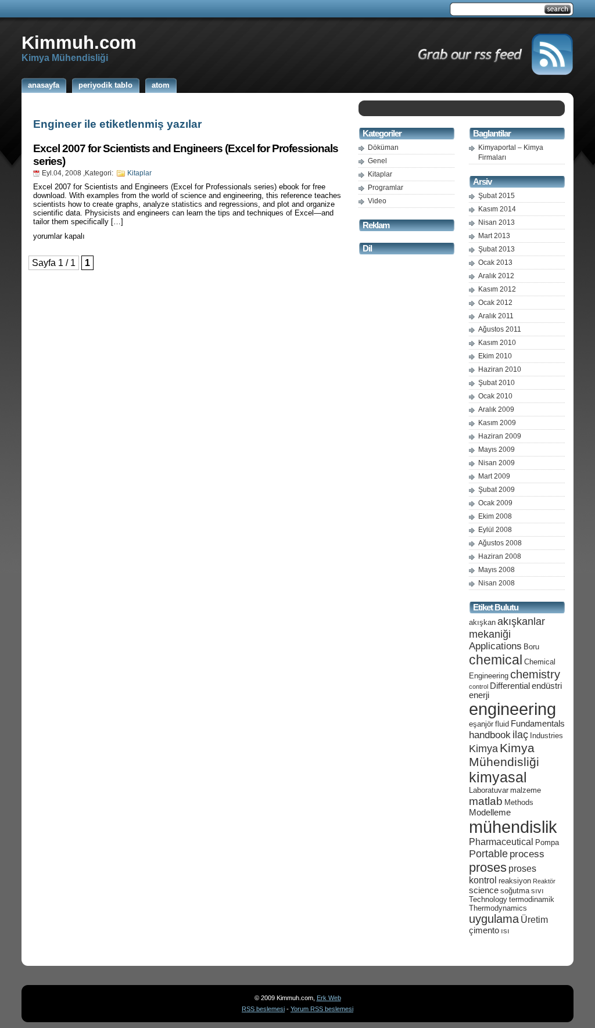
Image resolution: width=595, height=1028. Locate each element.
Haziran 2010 (499, 369)
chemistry (535, 674)
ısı (505, 930)
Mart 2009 (494, 476)
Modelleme (490, 812)
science (484, 890)
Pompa (547, 842)
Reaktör (544, 881)
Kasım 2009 (497, 423)
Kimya (483, 748)
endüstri (547, 686)
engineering (512, 709)
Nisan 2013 (496, 222)
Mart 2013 (494, 236)
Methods (518, 802)
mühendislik (513, 826)
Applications (495, 646)
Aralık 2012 (496, 276)
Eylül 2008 (495, 530)
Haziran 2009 (499, 436)
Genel (377, 161)
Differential (510, 686)
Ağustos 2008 (500, 543)
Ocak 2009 (495, 503)
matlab (486, 801)
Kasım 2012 (497, 289)
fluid (502, 724)
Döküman (383, 147)
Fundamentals (538, 723)
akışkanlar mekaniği (507, 627)
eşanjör (481, 724)
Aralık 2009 (496, 409)
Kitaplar (139, 173)
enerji (479, 695)
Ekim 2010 (495, 356)
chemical (495, 659)
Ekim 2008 (495, 516)
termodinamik (531, 899)
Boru (531, 646)
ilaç (520, 734)
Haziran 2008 (499, 556)
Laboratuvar (488, 790)
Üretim (534, 920)
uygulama (494, 918)
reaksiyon (515, 880)
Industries (546, 735)
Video (377, 201)
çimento (484, 930)
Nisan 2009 (496, 463)
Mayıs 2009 (496, 449)
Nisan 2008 (496, 583)
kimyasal (498, 777)
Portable (488, 853)
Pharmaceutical (501, 842)
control (478, 686)
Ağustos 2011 (499, 329)
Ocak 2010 (495, 396)
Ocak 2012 (495, 303)
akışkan (482, 622)
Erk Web (329, 997)
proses (488, 867)
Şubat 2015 (496, 196)
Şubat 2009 (496, 490)
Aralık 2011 (496, 316)
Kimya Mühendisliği (504, 754)
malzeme (525, 790)
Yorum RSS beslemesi (322, 1008)
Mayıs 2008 (496, 570)
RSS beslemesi (263, 1008)
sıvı (537, 890)
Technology (488, 899)
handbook (490, 735)
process (527, 854)
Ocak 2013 (495, 262)
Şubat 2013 (496, 249)
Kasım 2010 (497, 343)
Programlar (385, 188)
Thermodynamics (498, 908)
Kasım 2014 (497, 209)
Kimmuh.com (79, 42)
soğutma (514, 890)
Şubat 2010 (496, 383)
